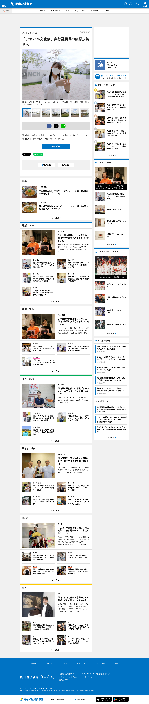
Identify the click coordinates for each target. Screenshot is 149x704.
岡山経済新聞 (21, 4)
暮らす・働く (80, 10)
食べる (42, 10)
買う (67, 10)
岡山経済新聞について (66, 674)
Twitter (131, 4)
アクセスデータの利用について (69, 677)
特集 (107, 10)
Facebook (126, 4)
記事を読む (56, 146)
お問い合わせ (88, 677)
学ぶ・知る (95, 10)
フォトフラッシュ (29, 33)
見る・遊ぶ (55, 10)
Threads (137, 4)
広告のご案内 (63, 680)
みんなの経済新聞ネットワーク (31, 699)
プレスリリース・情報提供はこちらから (97, 674)
